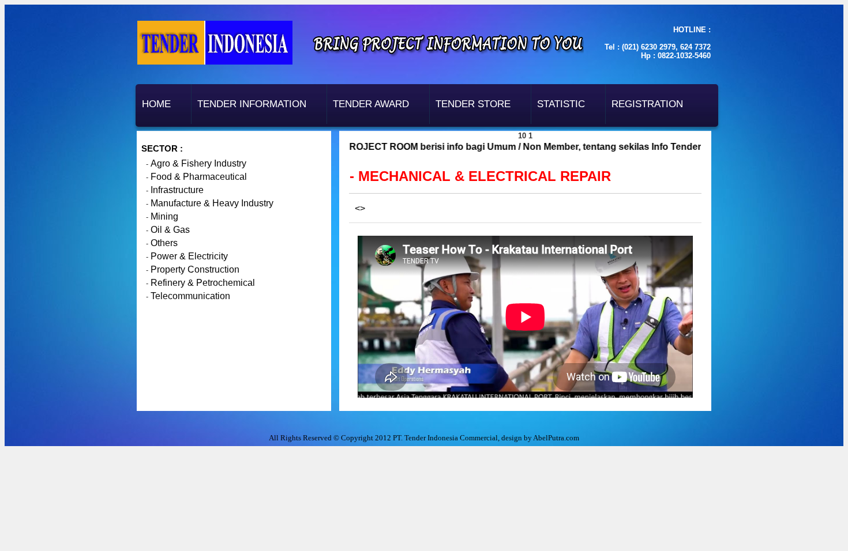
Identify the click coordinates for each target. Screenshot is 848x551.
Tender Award (371, 104)
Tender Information (251, 104)
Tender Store (473, 104)
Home (156, 104)
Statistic (561, 104)
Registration (647, 104)
